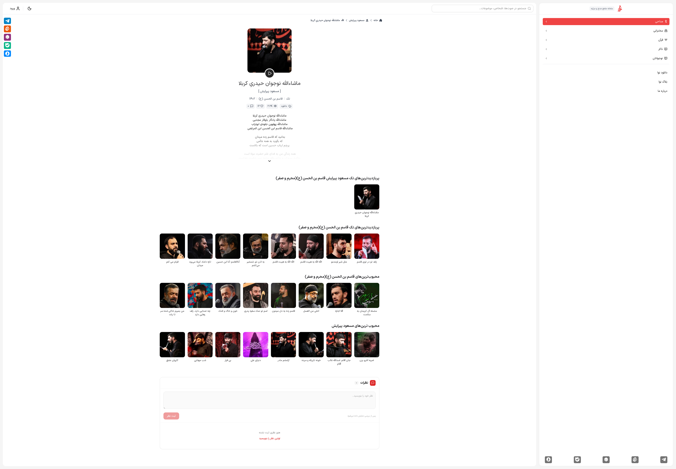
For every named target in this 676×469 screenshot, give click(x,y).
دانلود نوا (662, 73)
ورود (12, 8)
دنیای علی (256, 360)
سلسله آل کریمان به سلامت (367, 312)
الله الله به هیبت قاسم (311, 262)
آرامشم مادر (283, 360)
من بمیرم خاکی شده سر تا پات (172, 312)
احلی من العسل (311, 311)
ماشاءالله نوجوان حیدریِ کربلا (325, 20)
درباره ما (662, 91)
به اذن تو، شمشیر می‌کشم (256, 263)
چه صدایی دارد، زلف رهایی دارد (200, 312)
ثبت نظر (171, 416)
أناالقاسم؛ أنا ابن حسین (228, 262)
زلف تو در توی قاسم (367, 262)
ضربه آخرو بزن (367, 360)
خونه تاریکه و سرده (311, 360)
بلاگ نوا (663, 82)
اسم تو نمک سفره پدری (255, 311)
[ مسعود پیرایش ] (269, 91)
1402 (252, 99)
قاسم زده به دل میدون (283, 311)
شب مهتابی (200, 360)
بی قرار (228, 360)
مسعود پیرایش (356, 20)
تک (288, 99)
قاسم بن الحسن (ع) (271, 99)
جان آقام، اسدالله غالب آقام (339, 362)
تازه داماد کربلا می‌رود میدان (200, 263)
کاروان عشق (172, 360)
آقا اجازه (339, 311)
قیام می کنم (172, 262)
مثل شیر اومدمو (339, 262)
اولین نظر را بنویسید (269, 438)
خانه (375, 20)
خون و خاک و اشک (227, 311)
